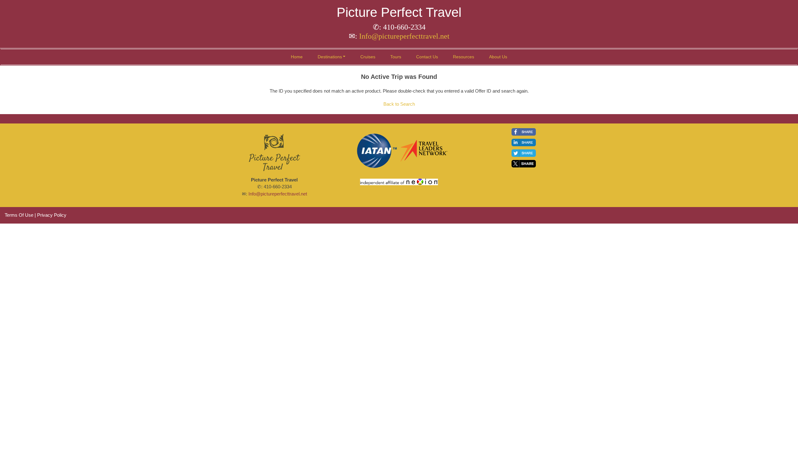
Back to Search (399, 104)
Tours (395, 56)
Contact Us (427, 56)
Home (297, 56)
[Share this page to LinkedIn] (524, 142)
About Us (498, 56)
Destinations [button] (330, 56)
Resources (463, 56)
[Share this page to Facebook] (524, 132)
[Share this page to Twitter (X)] (524, 163)
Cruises (367, 56)
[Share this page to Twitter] (524, 153)
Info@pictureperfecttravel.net (404, 36)
